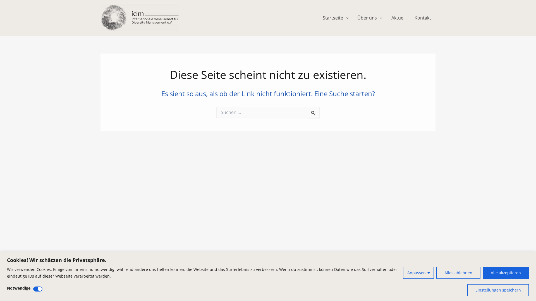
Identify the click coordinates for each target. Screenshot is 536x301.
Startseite (333, 18)
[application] (346, 18)
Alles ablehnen (458, 272)
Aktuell (398, 18)
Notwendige (18, 288)
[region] (268, 276)
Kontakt (423, 18)
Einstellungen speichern (498, 290)
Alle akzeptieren (506, 272)
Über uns (367, 18)
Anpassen (416, 272)
